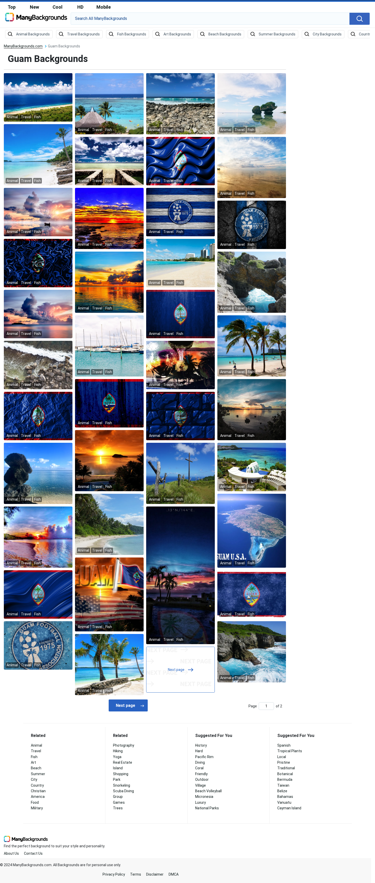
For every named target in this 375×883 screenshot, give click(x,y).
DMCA (174, 874)
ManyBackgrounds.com (23, 46)
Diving (200, 762)
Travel (36, 751)
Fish (34, 757)
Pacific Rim (204, 757)
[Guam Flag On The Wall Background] (180, 314)
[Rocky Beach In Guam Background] (38, 365)
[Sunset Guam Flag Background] (109, 594)
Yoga (117, 757)
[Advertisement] (334, 121)
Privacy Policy (114, 874)
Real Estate (122, 762)
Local (281, 757)
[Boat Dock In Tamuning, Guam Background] (109, 346)
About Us (11, 853)
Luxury (200, 802)
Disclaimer (155, 874)
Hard (199, 751)
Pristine (283, 762)
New (34, 7)
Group (118, 797)
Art (33, 762)
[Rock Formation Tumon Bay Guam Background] (38, 473)
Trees (118, 808)
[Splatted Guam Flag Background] (109, 403)
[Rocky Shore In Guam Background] (180, 103)
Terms (135, 874)
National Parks (207, 808)
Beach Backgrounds (224, 34)
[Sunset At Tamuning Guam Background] (109, 282)
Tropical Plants (289, 751)
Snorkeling (121, 785)
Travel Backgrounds (83, 34)
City (34, 779)
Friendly (201, 774)
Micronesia (204, 797)
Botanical (285, 774)
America (38, 797)
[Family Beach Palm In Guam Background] (38, 154)
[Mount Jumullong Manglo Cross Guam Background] (180, 473)
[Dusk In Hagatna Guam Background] (251, 409)
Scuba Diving (123, 791)
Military (37, 808)
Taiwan (283, 785)
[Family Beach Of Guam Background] (109, 664)
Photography (123, 745)
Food (35, 802)
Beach (36, 768)
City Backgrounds (327, 34)
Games (119, 802)
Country (37, 785)
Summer (38, 774)
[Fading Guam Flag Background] (251, 594)
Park (116, 779)
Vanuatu (284, 802)
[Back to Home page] (36, 19)
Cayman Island (289, 808)
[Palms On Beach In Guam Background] (251, 346)
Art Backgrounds (177, 34)
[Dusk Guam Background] (180, 575)
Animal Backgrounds (33, 34)
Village (200, 785)
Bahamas (285, 797)
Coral (199, 768)
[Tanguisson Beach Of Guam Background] (109, 524)
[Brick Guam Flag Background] (180, 416)
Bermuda (284, 779)
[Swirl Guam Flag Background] (38, 263)
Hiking (118, 751)
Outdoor (202, 779)
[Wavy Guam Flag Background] (180, 161)
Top (12, 7)
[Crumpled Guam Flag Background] (38, 416)
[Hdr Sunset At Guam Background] (109, 218)
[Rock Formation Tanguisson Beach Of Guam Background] (251, 103)
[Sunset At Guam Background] (109, 460)
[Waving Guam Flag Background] (38, 594)
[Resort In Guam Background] (251, 467)
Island (118, 768)
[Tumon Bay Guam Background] (180, 263)
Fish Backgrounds (131, 34)
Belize (282, 791)
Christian (38, 791)
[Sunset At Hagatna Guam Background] (251, 167)
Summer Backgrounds (277, 34)
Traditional (286, 768)
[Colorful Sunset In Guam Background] (38, 537)
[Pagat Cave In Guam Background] (251, 282)
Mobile (103, 7)
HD (80, 7)
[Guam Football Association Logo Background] (251, 225)
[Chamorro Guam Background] (180, 365)
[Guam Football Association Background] (180, 212)
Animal (36, 745)
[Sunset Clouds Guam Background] (38, 212)
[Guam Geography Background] (251, 530)
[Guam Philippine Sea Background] (109, 161)
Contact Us (33, 853)
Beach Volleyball (208, 791)
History (201, 745)
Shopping (120, 774)
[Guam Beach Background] (109, 103)
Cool (57, 7)
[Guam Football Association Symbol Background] (38, 645)
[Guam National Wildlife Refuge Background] (38, 97)
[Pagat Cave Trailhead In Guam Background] (251, 652)
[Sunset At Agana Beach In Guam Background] (38, 314)
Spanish (284, 745)
